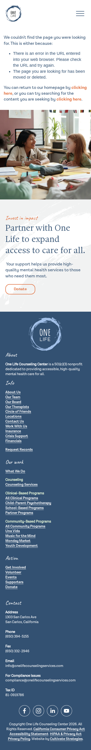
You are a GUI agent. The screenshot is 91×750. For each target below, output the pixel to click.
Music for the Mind (20, 536)
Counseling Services (21, 484)
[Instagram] (38, 710)
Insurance (13, 431)
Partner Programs (19, 513)
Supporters (14, 582)
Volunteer (13, 572)
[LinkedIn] (52, 710)
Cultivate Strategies (66, 739)
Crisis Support (16, 436)
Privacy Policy (19, 739)
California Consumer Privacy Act (59, 729)
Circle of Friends (18, 411)
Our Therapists (17, 407)
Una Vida (12, 531)
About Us (13, 392)
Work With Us (16, 426)
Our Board (13, 402)
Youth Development (21, 546)
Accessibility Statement (29, 734)
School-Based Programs (24, 508)
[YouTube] (66, 710)
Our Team (12, 397)
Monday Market (18, 541)
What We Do (15, 471)
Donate (20, 289)
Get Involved (15, 567)
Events (11, 577)
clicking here (68, 99)
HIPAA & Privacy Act (66, 734)
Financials (13, 441)
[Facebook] (24, 710)
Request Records (19, 449)
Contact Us (14, 421)
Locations (13, 416)
